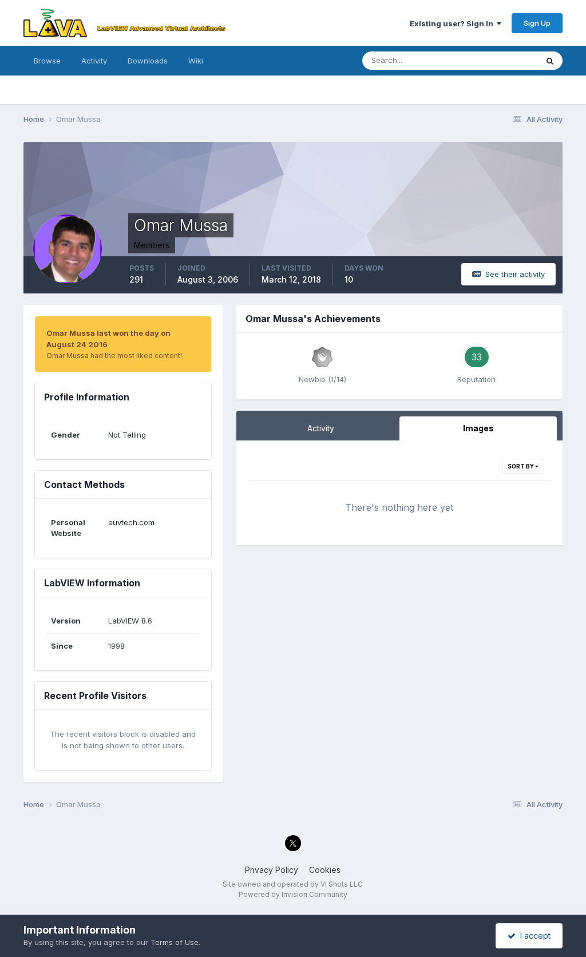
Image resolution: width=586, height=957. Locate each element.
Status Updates (496, 60)
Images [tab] (478, 428)
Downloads (148, 60)
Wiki (195, 60)
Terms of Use (175, 942)
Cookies (324, 870)
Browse (47, 60)
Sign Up (537, 22)
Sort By (521, 466)
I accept (533, 935)
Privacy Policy (271, 870)
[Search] (550, 60)
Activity (94, 60)
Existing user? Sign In (453, 23)
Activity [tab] (320, 428)
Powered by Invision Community (293, 894)
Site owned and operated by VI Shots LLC (293, 884)
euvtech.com (131, 522)
